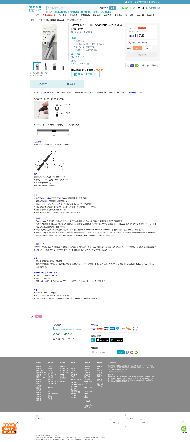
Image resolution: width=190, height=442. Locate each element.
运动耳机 (87, 407)
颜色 (129, 48)
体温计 (50, 395)
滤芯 (61, 379)
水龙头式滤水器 (64, 372)
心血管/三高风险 (40, 378)
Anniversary (55, 439)
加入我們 (77, 437)
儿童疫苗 (50, 367)
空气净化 (87, 368)
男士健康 (38, 376)
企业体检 (38, 400)
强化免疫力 (74, 382)
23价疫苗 (50, 370)
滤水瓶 (62, 376)
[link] (41, 418)
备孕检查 (38, 381)
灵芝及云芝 (74, 374)
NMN (72, 367)
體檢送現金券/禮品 (60, 12)
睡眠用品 (87, 378)
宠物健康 (87, 372)
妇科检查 (38, 368)
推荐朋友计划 (155, 2)
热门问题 (99, 386)
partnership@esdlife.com (118, 371)
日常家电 (87, 367)
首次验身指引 (100, 384)
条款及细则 (86, 437)
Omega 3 (73, 378)
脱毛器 (86, 397)
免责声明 (103, 437)
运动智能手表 (88, 405)
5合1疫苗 (50, 376)
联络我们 (69, 437)
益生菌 (73, 370)
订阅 (120, 352)
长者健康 (87, 374)
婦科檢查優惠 (85, 12)
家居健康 (99, 370)
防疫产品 (87, 376)
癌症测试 (38, 387)
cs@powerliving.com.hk (51, 275)
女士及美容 (74, 386)
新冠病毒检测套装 (41, 374)
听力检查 (38, 394)
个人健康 (99, 372)
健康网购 (78, 439)
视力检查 (38, 392)
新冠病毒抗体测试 (41, 372)
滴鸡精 (73, 368)
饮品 (85, 383)
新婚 (47, 439)
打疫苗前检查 (40, 370)
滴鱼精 (73, 376)
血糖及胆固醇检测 (53, 393)
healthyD (70, 439)
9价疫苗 (50, 368)
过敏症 (38, 383)
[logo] (35, 12)
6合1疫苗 (50, 378)
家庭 (63, 439)
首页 (37, 15)
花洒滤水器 (63, 378)
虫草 (72, 372)
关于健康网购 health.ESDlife (44, 437)
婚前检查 (38, 379)
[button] (67, 66)
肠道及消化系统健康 (77, 384)
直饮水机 (62, 367)
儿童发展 (38, 398)
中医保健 (38, 396)
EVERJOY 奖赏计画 (141, 2)
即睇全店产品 (85, 74)
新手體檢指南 (106, 12)
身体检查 (99, 367)
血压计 (50, 391)
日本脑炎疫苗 (52, 383)
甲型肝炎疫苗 (52, 374)
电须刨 (86, 393)
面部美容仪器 (88, 391)
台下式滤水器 (64, 370)
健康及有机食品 (89, 381)
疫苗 (98, 368)
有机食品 (99, 374)
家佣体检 (38, 389)
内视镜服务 (39, 385)
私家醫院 (96, 12)
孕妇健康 (73, 397)
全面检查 (38, 367)
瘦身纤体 (73, 388)
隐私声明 (95, 437)
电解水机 (62, 381)
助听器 (50, 399)
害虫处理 (87, 379)
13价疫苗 (50, 372)
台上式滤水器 (64, 368)
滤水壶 (62, 374)
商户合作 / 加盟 (59, 437)
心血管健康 (74, 390)
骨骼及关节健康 (75, 392)
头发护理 (73, 395)
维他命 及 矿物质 (76, 379)
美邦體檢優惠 (74, 12)
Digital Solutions (88, 439)
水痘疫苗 (50, 379)
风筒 (85, 395)
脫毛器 (38, 316)
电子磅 (50, 397)
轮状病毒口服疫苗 (53, 381)
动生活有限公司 (86, 32)
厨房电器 (87, 370)
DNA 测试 (38, 391)
